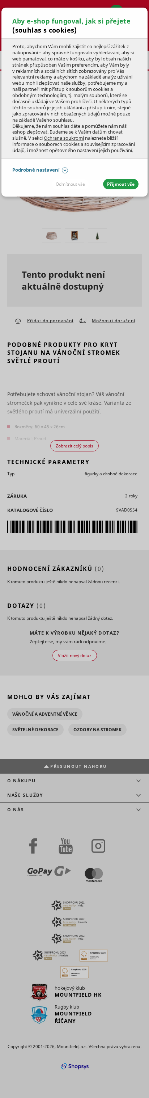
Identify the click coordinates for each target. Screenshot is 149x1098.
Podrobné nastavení (36, 170)
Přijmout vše (121, 184)
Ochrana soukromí (64, 138)
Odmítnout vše (70, 184)
